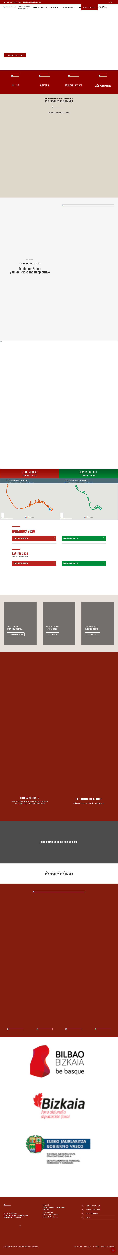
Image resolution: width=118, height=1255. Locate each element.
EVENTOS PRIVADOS (55, 7)
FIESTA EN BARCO (68, 7)
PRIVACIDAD (78, 1246)
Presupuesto (73, 89)
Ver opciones (92, 634)
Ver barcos (53, 634)
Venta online (15, 88)
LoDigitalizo (34, 1246)
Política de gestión (107, 1246)
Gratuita (44, 89)
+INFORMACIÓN (11, 190)
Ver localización (102, 89)
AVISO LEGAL (87, 1246)
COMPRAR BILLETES (30, 191)
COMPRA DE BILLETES (89, 7)
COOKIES (96, 1246)
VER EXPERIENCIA (30, 278)
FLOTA (79, 7)
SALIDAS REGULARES (39, 7)
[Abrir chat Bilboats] (113, 1250)
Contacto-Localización (102, 7)
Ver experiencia (16, 634)
